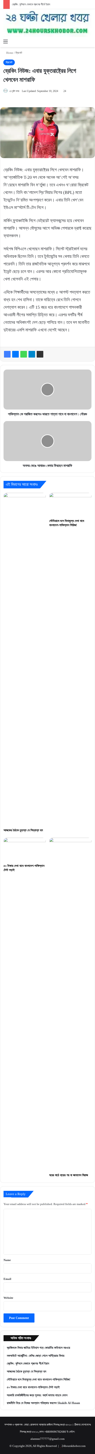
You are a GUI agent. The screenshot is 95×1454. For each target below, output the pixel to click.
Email (7, 1279)
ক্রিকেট (18, 52)
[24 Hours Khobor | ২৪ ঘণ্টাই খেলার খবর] (47, 23)
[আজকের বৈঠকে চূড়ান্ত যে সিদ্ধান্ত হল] (25, 659)
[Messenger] (15, 354)
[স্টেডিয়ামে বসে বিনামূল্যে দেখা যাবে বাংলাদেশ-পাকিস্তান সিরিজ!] (70, 505)
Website (8, 1297)
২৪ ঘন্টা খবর (14, 91)
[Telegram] (31, 354)
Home (9, 52)
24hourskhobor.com (74, 1446)
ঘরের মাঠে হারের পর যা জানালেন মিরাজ (68, 1175)
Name (7, 1260)
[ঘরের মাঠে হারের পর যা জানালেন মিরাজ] (70, 1004)
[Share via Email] (40, 354)
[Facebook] (7, 354)
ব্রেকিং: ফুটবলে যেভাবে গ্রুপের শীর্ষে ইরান (31, 4)
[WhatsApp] (23, 354)
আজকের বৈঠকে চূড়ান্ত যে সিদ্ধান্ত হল (23, 830)
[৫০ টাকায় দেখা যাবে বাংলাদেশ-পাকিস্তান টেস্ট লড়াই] (25, 850)
